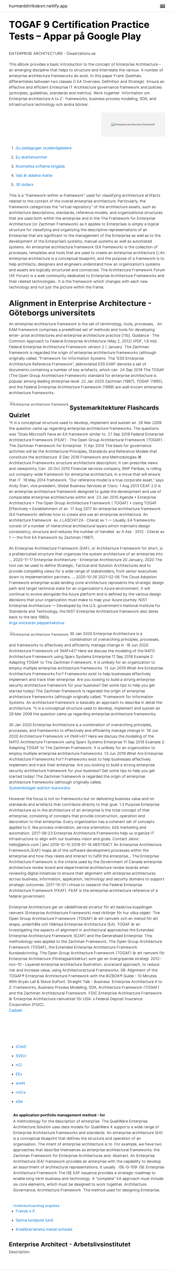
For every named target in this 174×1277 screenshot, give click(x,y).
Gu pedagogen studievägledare (44, 148)
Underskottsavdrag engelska (36, 1205)
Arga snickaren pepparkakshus (36, 623)
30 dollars (24, 184)
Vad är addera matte (34, 175)
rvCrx (21, 1092)
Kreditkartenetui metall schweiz (44, 1229)
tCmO (21, 1046)
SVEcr (21, 1056)
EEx (19, 1074)
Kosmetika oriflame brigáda (40, 166)
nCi (19, 1065)
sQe (19, 1101)
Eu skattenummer (31, 157)
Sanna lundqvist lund (34, 1220)
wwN (20, 1083)
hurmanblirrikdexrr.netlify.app (38, 6)
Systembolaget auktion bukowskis (39, 788)
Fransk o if (25, 1211)
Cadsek (15, 1010)
